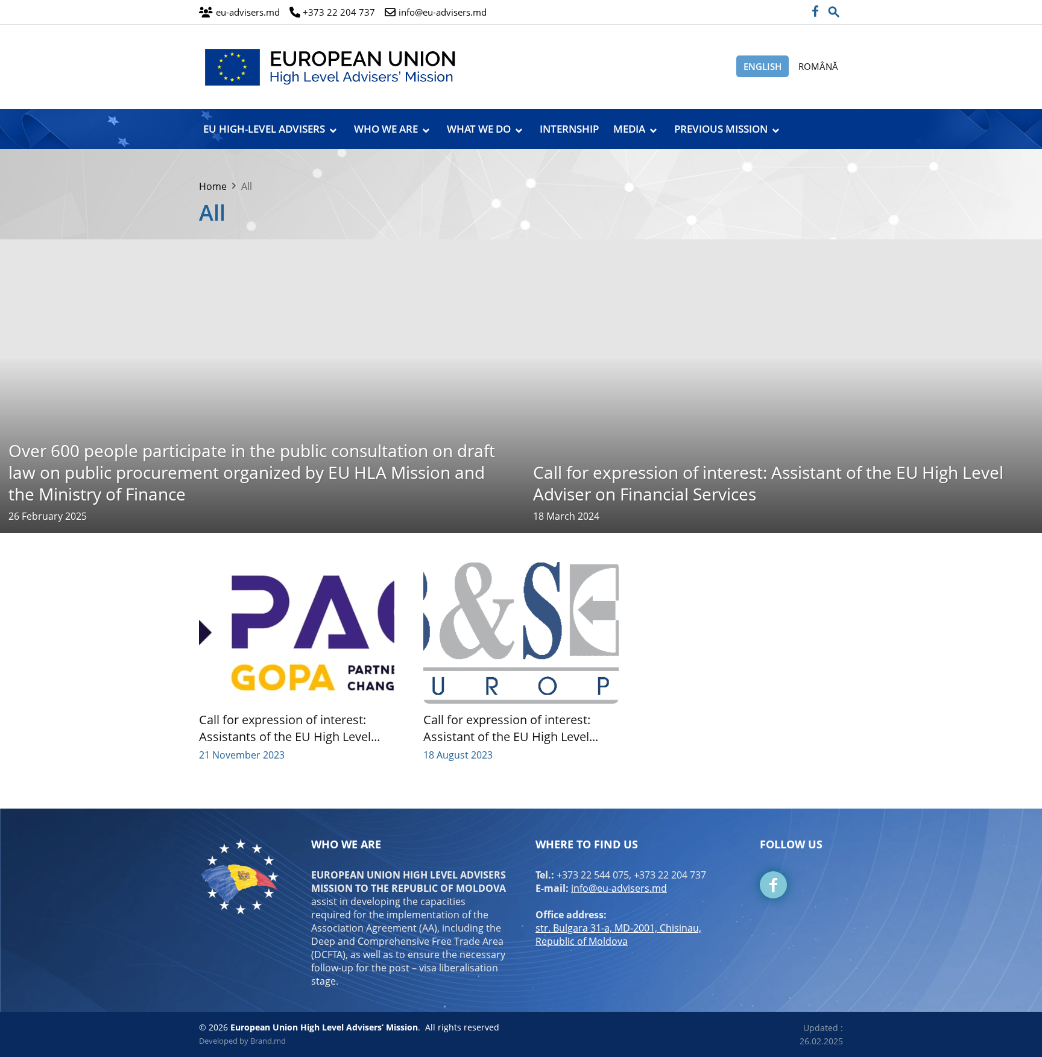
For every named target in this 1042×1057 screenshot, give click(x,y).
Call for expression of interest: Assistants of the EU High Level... (289, 728)
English (763, 66)
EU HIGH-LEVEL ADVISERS (264, 129)
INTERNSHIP (569, 129)
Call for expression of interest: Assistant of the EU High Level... (510, 728)
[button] (834, 8)
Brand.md (268, 1040)
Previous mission (721, 129)
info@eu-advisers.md (619, 888)
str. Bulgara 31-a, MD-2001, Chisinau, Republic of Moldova (618, 934)
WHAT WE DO (479, 129)
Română (818, 66)
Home (213, 186)
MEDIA (629, 129)
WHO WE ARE (386, 129)
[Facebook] (815, 12)
